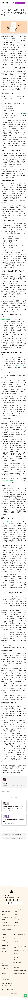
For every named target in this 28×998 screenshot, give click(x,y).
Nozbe (22, 18)
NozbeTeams (16, 18)
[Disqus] (14, 864)
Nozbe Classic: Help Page (20, 970)
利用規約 (4, 948)
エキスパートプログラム (7, 929)
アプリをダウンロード (7, 917)
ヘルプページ (5, 968)
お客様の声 (4, 922)
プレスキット (5, 942)
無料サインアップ (20, 3)
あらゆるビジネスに (19, 911)
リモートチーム (13, 96)
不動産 (15, 914)
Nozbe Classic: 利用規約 (19, 973)
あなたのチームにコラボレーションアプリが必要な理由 (13, 12)
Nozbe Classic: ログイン (19, 965)
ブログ (3, 976)
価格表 (3, 919)
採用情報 (4, 951)
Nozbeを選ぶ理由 (6, 911)
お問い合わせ (5, 937)
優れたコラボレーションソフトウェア (11, 521)
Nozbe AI (4, 971)
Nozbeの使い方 (5, 914)
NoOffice (10, 18)
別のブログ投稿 (14, 830)
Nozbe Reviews (14, 993)
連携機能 (4, 973)
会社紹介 (4, 940)
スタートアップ (17, 919)
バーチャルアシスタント (20, 925)
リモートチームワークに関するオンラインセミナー (7, 985)
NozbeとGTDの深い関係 (7, 989)
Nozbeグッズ (5, 945)
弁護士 (15, 917)
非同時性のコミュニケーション (9, 480)
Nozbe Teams (12, 251)
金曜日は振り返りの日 (19, 950)
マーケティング (17, 922)
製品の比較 (16, 967)
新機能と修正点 (5, 965)
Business (4, 18)
